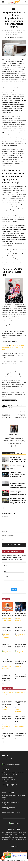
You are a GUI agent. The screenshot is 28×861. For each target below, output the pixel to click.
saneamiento (9, 407)
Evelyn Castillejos (10, 37)
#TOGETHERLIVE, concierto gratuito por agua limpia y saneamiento (18, 492)
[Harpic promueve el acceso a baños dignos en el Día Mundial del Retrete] (5, 459)
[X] (15, 446)
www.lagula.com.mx (7, 804)
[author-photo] (14, 432)
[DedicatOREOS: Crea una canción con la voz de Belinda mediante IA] (21, 606)
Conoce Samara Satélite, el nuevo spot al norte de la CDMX (7, 629)
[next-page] (5, 684)
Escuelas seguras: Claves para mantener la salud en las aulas (17, 466)
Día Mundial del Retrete (20, 405)
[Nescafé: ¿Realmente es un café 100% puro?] (7, 654)
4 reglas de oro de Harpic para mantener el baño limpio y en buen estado (13, 347)
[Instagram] (12, 446)
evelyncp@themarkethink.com (9, 781)
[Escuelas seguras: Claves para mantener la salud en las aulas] (5, 467)
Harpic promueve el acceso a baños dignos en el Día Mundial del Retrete (18, 459)
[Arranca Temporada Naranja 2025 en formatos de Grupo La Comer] (7, 606)
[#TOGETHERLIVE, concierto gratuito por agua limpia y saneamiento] (5, 493)
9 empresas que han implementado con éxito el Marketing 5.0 (7, 644)
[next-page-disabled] (5, 508)
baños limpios (11, 405)
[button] (2, 2)
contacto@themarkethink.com (9, 786)
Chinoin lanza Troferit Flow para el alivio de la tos (20, 676)
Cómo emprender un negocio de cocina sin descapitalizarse (20, 661)
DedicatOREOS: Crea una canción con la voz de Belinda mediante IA (20, 613)
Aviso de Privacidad (7, 758)
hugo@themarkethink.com (8, 779)
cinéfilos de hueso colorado (14, 812)
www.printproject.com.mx (8, 799)
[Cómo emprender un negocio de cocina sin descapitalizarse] (21, 654)
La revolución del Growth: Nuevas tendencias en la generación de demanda (8, 416)
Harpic (3, 407)
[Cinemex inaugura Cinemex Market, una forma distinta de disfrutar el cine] (7, 670)
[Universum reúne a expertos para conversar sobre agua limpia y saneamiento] (5, 474)
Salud (14, 8)
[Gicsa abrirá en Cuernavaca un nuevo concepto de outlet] (21, 622)
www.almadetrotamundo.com (9, 809)
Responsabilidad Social (5, 476)
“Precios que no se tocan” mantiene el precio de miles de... (7, 718)
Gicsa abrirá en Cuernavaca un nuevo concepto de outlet (20, 629)
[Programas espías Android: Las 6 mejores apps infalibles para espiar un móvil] (21, 637)
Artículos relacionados (8, 453)
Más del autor (19, 453)
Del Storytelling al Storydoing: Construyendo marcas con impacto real (20, 416)
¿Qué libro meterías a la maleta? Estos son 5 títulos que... (20, 702)
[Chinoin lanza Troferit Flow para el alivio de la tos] (21, 670)
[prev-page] (3, 508)
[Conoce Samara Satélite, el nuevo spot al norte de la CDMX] (7, 622)
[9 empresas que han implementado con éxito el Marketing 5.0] (7, 637)
